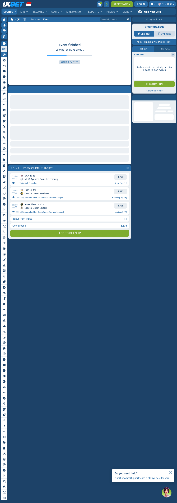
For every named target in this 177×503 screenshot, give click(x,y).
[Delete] (127, 168)
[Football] (18, 19)
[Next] (18, 168)
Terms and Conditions (156, 62)
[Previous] (11, 168)
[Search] (128, 19)
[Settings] (153, 4)
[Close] (171, 472)
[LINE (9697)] (12, 19)
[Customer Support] (166, 492)
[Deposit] (106, 4)
